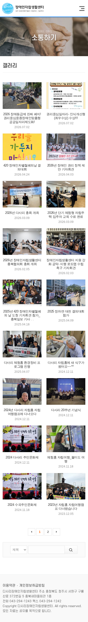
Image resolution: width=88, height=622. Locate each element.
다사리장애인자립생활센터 (23, 8)
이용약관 (9, 585)
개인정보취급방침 (32, 585)
